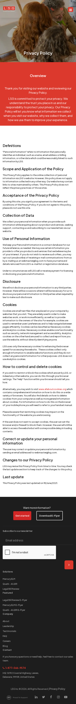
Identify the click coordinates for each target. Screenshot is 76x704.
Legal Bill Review (11, 589)
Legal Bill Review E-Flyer (15, 600)
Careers (7, 641)
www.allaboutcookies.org (53, 389)
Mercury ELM (9, 579)
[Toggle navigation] (70, 9)
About (6, 621)
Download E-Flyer (49, 515)
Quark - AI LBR (10, 584)
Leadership (8, 626)
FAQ (5, 636)
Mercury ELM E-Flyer (13, 605)
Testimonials (9, 631)
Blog (5, 646)
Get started (22, 515)
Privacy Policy (57, 688)
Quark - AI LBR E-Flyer (14, 610)
